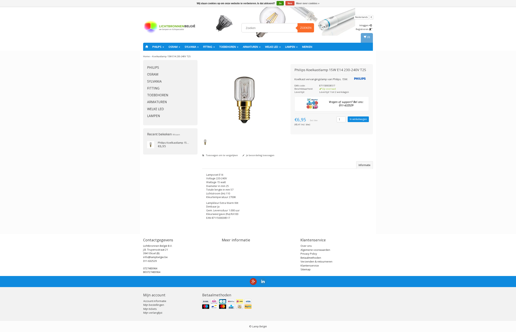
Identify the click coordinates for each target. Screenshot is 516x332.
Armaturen (251, 47)
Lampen (290, 47)
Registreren (362, 29)
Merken (307, 47)
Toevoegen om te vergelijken (221, 155)
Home (146, 56)
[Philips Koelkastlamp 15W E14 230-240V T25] (150, 144)
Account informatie (154, 301)
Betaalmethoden (311, 257)
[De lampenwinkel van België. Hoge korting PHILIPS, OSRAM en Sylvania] (169, 27)
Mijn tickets (150, 309)
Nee (290, 3)
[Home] (146, 47)
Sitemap (306, 269)
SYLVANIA (191, 47)
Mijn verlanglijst (152, 312)
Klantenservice (310, 265)
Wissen (176, 134)
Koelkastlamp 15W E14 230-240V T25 (171, 56)
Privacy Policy (309, 253)
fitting (208, 47)
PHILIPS (157, 47)
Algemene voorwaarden (315, 250)
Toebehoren (227, 47)
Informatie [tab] (364, 165)
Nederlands (361, 17)
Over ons (306, 246)
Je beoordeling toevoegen (260, 155)
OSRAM (173, 47)
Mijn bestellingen (153, 305)
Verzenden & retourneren (316, 261)
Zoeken (305, 28)
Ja (280, 3)
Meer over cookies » (307, 3)
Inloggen (364, 25)
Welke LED (272, 47)
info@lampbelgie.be (155, 257)
